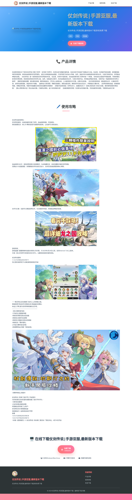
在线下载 (114, 3)
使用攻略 (102, 3)
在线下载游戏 (78, 43)
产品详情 (91, 3)
